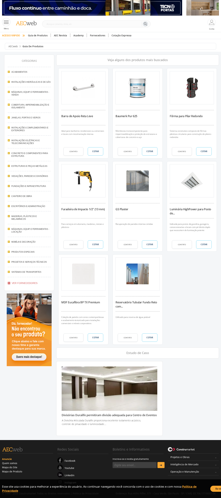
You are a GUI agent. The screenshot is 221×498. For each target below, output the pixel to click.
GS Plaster (122, 209)
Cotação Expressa (121, 35)
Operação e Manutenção (184, 471)
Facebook (70, 460)
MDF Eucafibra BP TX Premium (80, 302)
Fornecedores (97, 35)
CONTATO (73, 151)
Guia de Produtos (38, 35)
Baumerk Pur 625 (126, 116)
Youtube (69, 468)
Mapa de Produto (12, 471)
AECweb (13, 46)
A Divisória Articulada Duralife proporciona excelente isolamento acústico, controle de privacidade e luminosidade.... (101, 422)
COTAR (95, 151)
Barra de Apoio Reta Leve (77, 116)
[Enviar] (161, 465)
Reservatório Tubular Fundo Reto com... (136, 304)
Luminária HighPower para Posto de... (190, 211)
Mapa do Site (9, 467)
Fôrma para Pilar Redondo (186, 116)
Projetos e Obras (180, 457)
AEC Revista (60, 35)
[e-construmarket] (181, 449)
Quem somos (9, 463)
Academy (78, 35)
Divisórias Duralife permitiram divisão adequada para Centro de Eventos (109, 415)
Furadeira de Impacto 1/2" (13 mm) (83, 209)
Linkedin (69, 475)
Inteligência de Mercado (184, 464)
